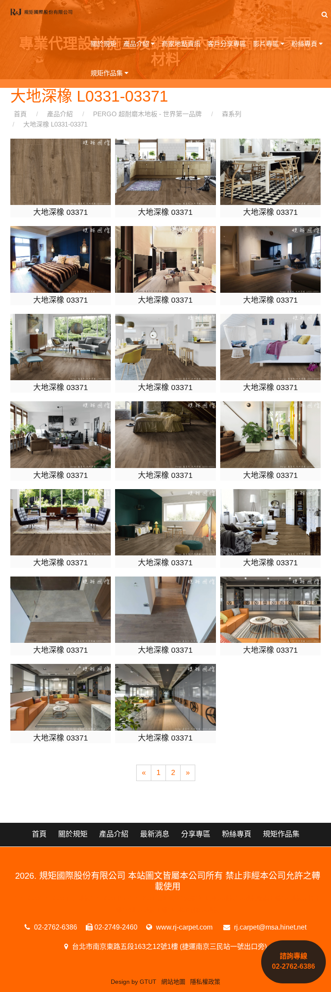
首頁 (39, 834)
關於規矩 (103, 43)
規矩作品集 (108, 73)
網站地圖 (173, 981)
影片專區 (267, 43)
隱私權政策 (205, 981)
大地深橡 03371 (60, 212)
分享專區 (195, 834)
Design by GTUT (133, 981)
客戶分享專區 (226, 43)
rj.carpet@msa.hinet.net (269, 927)
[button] (324, 14)
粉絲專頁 (305, 43)
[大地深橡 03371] (60, 171)
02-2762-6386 (54, 927)
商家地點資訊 (181, 43)
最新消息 (154, 834)
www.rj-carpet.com (183, 927)
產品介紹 (137, 43)
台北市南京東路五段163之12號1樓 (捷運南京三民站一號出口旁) (168, 946)
